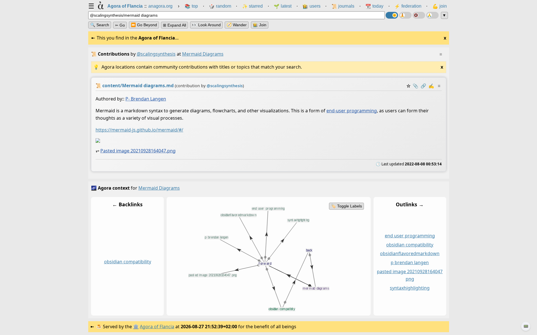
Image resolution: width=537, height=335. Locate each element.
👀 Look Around (206, 25)
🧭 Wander (237, 25)
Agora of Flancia (157, 326)
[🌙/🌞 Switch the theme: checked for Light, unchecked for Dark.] (392, 15)
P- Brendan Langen (145, 99)
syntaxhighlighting (410, 287)
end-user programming (351, 111)
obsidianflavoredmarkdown (409, 253)
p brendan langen (410, 262)
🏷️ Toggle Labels (346, 206)
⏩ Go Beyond (144, 25)
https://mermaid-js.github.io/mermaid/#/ (139, 130)
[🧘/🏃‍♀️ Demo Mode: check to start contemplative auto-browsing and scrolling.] (405, 15)
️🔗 (423, 86)
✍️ (431, 86)
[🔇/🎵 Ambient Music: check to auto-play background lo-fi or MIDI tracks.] (419, 15)
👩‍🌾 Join (259, 25)
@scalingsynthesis (156, 54)
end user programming (409, 235)
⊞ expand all (174, 25)
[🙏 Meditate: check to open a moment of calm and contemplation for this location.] (432, 15)
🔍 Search (99, 25)
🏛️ (136, 326)
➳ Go (120, 25)
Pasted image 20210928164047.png (138, 151)
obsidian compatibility (127, 262)
